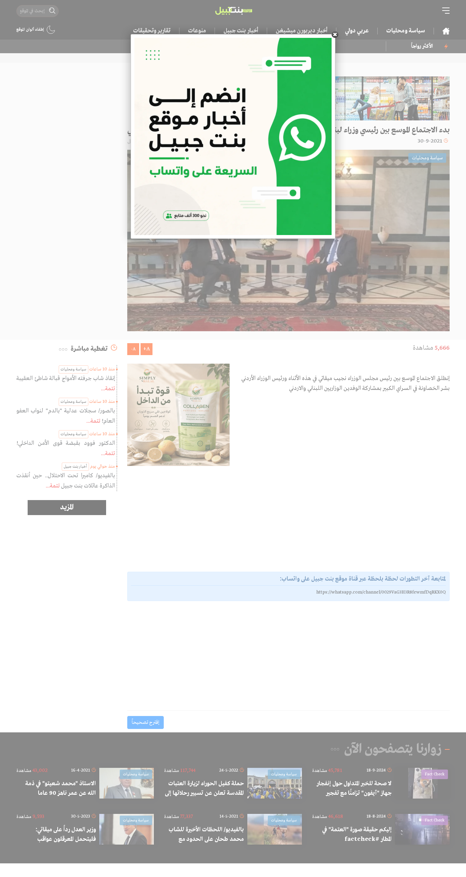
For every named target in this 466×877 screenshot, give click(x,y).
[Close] (335, 34)
